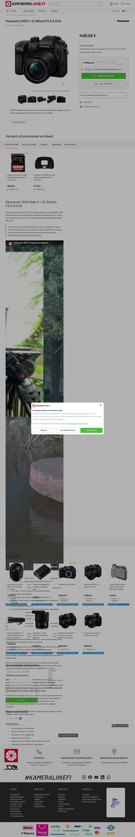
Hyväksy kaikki (91, 430)
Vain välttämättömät (67, 430)
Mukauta (43, 430)
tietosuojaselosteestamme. (77, 424)
